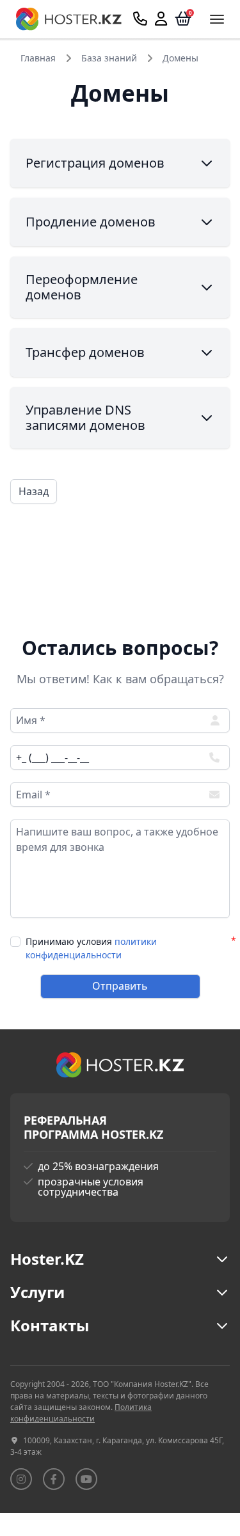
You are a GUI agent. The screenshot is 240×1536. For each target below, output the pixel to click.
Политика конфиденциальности (81, 1413)
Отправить (120, 986)
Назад (34, 491)
